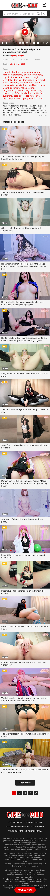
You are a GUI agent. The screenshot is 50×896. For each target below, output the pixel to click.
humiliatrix (33, 85)
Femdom (13, 82)
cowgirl (35, 77)
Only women (9, 90)
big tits (15, 72)
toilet (26, 95)
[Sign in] (44, 5)
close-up (25, 77)
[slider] (12, 43)
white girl (21, 98)
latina (42, 85)
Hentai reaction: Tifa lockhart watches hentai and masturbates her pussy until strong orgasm (24, 339)
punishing (7, 95)
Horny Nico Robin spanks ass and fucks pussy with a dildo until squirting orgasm (23, 303)
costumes (26, 72)
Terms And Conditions (15, 827)
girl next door (26, 82)
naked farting (27, 88)
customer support (33, 822)
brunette (15, 77)
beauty (27, 74)
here (9, 879)
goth (37, 82)
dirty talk (7, 80)
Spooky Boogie (17, 55)
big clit (6, 77)
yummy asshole (35, 98)
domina (17, 80)
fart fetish (40, 80)
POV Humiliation (23, 93)
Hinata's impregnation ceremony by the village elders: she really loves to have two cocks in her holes (24, 266)
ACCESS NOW (25, 889)
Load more (25, 782)
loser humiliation (11, 88)
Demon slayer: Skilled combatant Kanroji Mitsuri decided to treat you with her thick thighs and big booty (24, 483)
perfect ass (22, 90)
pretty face (38, 93)
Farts (5, 82)
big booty (37, 74)
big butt (7, 72)
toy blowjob (9, 98)
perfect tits (35, 90)
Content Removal (33, 831)
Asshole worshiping (12, 74)
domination (28, 80)
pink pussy (8, 93)
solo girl (18, 95)
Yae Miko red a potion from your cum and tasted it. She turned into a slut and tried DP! (25, 699)
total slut (34, 95)
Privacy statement (36, 827)
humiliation (20, 85)
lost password (15, 822)
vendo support (15, 831)
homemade (8, 85)
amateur (36, 72)
